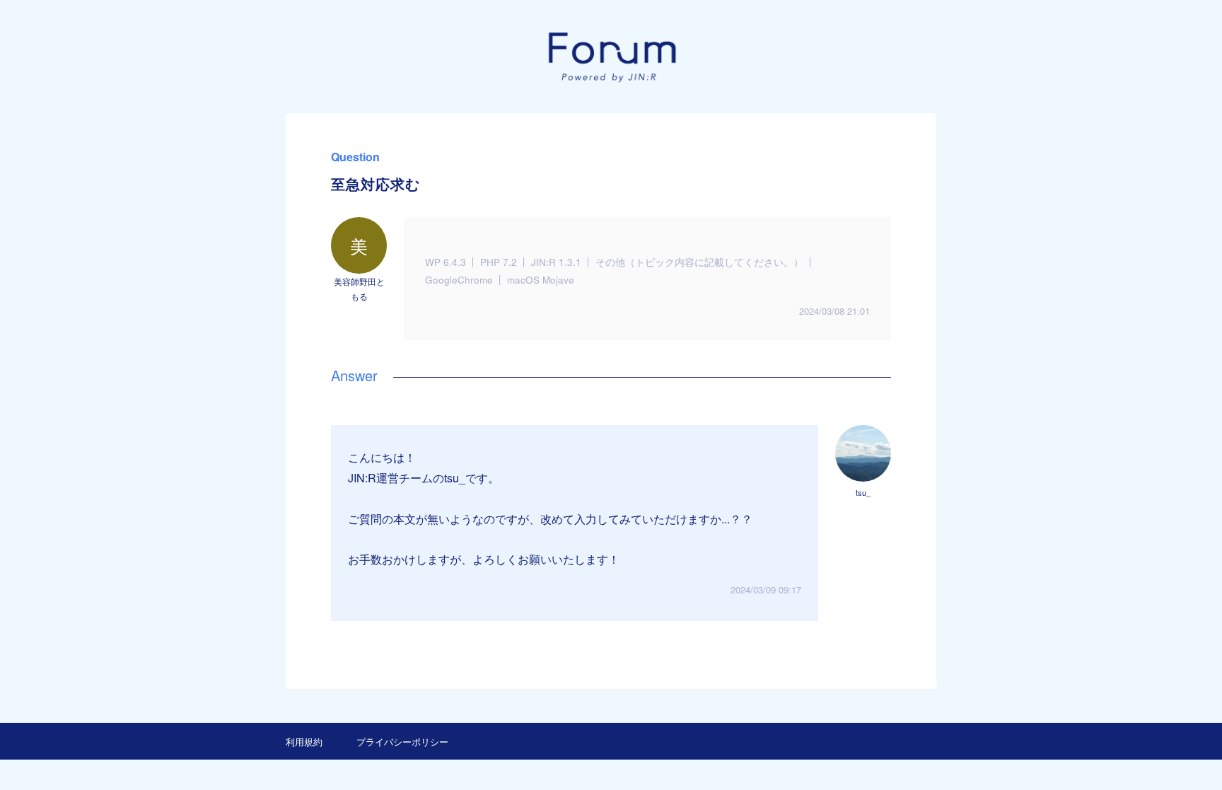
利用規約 (304, 741)
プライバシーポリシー (402, 741)
